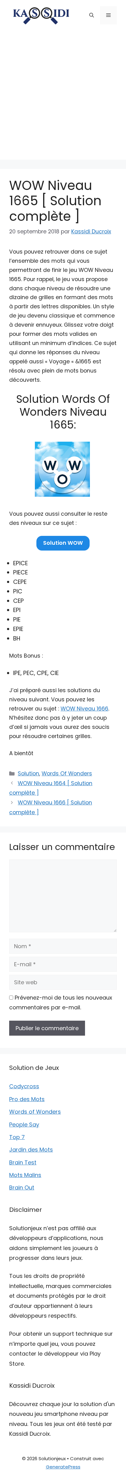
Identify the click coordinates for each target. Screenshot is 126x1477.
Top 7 (17, 1137)
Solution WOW (63, 543)
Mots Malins (25, 1175)
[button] (91, 15)
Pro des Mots (27, 1099)
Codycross (24, 1086)
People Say (24, 1124)
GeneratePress (63, 1467)
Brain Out (21, 1187)
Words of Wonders (35, 1111)
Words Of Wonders (67, 773)
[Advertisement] (63, 97)
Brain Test (22, 1162)
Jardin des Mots (31, 1149)
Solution (28, 773)
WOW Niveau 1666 (84, 708)
